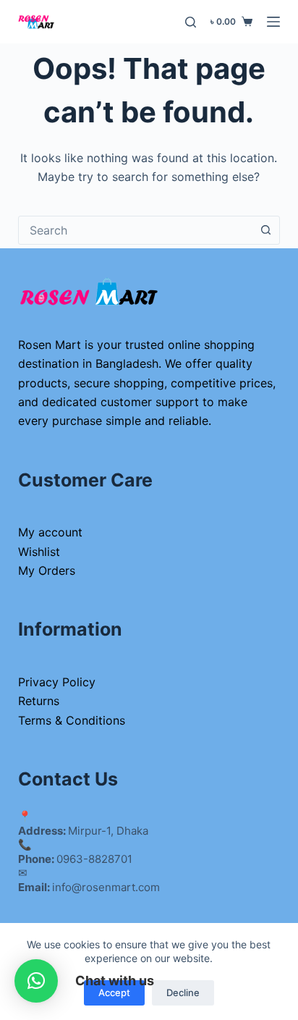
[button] (36, 981)
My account (50, 532)
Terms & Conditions (71, 720)
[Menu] (273, 21)
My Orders (46, 570)
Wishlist (39, 551)
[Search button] (265, 230)
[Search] (190, 22)
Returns (38, 701)
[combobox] (135, 230)
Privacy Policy (56, 682)
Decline (183, 992)
